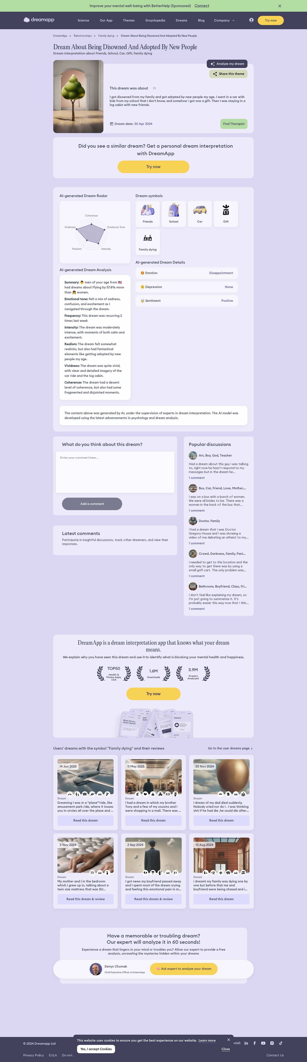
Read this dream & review (85, 899)
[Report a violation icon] (154, 88)
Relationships (83, 35)
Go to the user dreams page (229, 748)
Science (83, 20)
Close (226, 1049)
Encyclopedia (155, 20)
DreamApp (60, 35)
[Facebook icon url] (254, 1043)
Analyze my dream (230, 64)
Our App (106, 20)
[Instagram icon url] (272, 1043)
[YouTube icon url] (263, 1043)
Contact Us (275, 1055)
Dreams (181, 20)
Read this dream (85, 820)
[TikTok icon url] (281, 1043)
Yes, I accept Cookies (96, 1049)
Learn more (207, 1040)
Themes (129, 20)
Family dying (106, 35)
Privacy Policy (33, 1055)
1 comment (197, 478)
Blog (201, 20)
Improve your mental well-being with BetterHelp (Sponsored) (140, 6)
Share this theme (231, 74)
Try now (271, 20)
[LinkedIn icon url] (246, 1043)
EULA (53, 1055)
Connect (202, 5)
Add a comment (92, 504)
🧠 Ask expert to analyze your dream (183, 969)
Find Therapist (234, 124)
